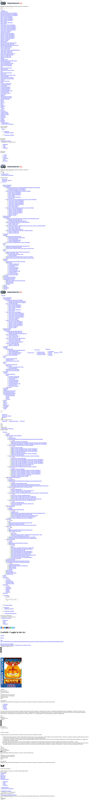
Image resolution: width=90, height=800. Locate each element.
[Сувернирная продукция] (9, 278)
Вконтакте (5, 144)
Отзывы (5, 707)
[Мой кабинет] (1, 413)
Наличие (5, 705)
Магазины (3, 776)
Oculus (61, 641)
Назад (8, 433)
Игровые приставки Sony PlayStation (19, 441)
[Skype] (12, 627)
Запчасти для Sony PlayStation (17, 469)
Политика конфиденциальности (9, 794)
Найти (2, 798)
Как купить (8, 580)
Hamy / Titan (14, 533)
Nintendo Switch (14, 512)
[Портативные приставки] (9, 277)
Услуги (2, 774)
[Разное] (5, 286)
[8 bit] (4, 243)
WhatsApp (5, 148)
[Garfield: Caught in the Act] (11, 687)
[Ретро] (5, 285)
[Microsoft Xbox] (7, 216)
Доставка (5, 708)
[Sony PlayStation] (7, 185)
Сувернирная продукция (8, 279)
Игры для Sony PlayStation (17, 447)
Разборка (26, 641)
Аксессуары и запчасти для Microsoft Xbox (20, 495)
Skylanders (58, 641)
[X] (7, 627)
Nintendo (5, 235)
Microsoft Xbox (6, 217)
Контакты (3, 778)
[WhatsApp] (10, 627)
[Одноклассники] (3, 627)
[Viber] (8, 627)
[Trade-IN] (5, 259)
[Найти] (2, 9)
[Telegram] (14, 627)
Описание (5, 704)
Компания (8, 587)
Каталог (7, 434)
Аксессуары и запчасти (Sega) (24, 645)
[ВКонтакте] (1, 627)
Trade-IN (5, 260)
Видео (4, 706)
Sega (4, 250)
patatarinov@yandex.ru (6, 140)
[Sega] (4, 249)
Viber (4, 145)
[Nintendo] (5, 234)
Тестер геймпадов (5, 779)
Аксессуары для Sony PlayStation (18, 458)
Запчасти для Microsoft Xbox (17, 502)
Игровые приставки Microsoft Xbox (19, 483)
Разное (54, 641)
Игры (12, 546)
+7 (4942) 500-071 (5, 122)
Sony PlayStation (6, 186)
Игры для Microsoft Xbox (16, 489)
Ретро (51, 641)
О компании (3, 773)
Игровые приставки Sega (6, 645)
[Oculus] (5, 289)
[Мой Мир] (5, 627)
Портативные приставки (33, 641)
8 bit (4, 244)
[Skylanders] (6, 287)
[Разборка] (5, 275)
